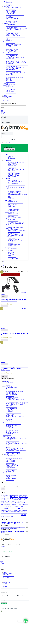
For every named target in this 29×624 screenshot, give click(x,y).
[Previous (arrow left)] (2, 312)
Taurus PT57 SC (15, 515)
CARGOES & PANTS (11, 89)
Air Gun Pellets (9, 382)
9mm (1, 495)
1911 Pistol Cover (23, 497)
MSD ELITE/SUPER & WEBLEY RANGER (16, 62)
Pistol (7, 38)
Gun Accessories (6, 41)
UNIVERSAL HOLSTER (11, 75)
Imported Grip (9, 40)
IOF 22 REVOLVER (10, 69)
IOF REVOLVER (10, 58)
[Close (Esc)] (27, 1)
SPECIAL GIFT (9, 5)
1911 (9, 497)
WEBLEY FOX (9, 74)
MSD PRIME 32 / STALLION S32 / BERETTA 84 (17, 65)
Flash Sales (5, 585)
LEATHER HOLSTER (11, 10)
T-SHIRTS (8, 88)
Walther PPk (4, 516)
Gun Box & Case (9, 426)
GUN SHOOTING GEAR (12, 50)
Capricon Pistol (3, 501)
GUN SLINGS (9, 46)
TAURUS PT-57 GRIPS (11, 27)
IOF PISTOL (15, 506)
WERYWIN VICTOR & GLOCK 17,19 (15, 67)
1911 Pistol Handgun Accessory (19, 498)
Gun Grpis (5, 436)
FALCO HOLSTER (10, 12)
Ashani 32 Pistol (11, 499)
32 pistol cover (24, 495)
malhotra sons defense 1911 (7, 510)
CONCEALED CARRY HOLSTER (14, 7)
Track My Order (6, 582)
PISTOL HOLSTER (10, 22)
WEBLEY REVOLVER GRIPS (13, 35)
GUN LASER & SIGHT (11, 51)
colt (13, 501)
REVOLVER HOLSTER (11, 21)
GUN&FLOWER (10, 17)
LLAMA (21, 508)
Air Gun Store (6, 83)
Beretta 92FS (9, 79)
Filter (3, 488)
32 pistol (19, 495)
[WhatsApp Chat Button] (26, 621)
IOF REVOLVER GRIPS (11, 34)
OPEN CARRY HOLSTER (12, 18)
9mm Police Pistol (7, 495)
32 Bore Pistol (14, 495)
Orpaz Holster (9, 466)
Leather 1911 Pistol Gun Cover (13, 508)
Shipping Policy (6, 97)
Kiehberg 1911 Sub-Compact (12, 80)
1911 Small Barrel (4, 499)
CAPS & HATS (9, 86)
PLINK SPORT (9, 433)
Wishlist (5, 583)
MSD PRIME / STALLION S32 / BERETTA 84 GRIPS (16, 188)
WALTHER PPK (9, 63)
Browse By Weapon (7, 52)
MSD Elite (6, 513)
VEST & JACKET (10, 91)
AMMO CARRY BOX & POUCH (13, 44)
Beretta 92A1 (9, 78)
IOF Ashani (8, 506)
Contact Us (5, 586)
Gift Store (7, 154)
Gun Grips (5, 23)
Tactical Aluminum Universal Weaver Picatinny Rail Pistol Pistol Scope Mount (14, 300)
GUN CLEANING (10, 47)
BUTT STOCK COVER (11, 45)
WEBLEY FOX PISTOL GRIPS (13, 32)
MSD (15, 511)
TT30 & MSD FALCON (11, 55)
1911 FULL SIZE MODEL (12, 54)
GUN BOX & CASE (10, 43)
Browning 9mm (17, 499)
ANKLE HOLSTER (10, 9)
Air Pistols (8, 383)
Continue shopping (9, 149)
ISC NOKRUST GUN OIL (12, 49)
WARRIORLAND (10, 13)
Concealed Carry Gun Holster (17, 502)
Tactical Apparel (6, 85)
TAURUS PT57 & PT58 (11, 66)
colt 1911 (17, 501)
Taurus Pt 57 (8, 515)
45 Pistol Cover (4, 497)
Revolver (8, 39)
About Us (5, 95)
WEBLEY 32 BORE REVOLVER (13, 71)
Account (2, 114)
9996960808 (3, 546)
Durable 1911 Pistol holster (18, 504)
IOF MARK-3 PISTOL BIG (12, 68)
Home (2, 110)
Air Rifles (8, 385)
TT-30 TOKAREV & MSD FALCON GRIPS (16, 26)
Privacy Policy (6, 100)
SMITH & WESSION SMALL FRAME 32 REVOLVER (16, 236)
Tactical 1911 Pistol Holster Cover (19, 513)
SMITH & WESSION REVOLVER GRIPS (15, 37)
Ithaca (6, 508)
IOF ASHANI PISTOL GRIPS (12, 33)
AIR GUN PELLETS (10, 84)
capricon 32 (23, 499)
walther (23, 515)
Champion (8, 501)
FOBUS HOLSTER (10, 11)
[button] (4, 144)
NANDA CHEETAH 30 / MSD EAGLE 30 (15, 61)
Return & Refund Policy (8, 98)
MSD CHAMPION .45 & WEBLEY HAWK (16, 57)
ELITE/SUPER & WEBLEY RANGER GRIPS (16, 28)
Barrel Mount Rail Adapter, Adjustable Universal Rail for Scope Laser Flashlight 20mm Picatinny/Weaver (14, 368)
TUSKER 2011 (9, 56)
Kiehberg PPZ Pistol (10, 82)
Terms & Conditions (7, 96)
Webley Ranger (10, 516)
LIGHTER (8, 4)
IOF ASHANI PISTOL (11, 60)
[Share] (24, 1)
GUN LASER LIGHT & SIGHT (13, 428)
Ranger (9, 513)
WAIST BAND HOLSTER (12, 19)
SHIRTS (8, 90)
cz (11, 504)
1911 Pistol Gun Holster (6, 498)
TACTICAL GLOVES (11, 93)
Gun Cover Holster (7, 435)
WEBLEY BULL (10, 414)
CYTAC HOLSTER (10, 16)
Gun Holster (5, 6)
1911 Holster (14, 497)
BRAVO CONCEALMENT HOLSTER (15, 15)
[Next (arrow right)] (26, 312)
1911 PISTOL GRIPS (10, 24)
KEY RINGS (9, 419)
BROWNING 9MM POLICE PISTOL (14, 77)
